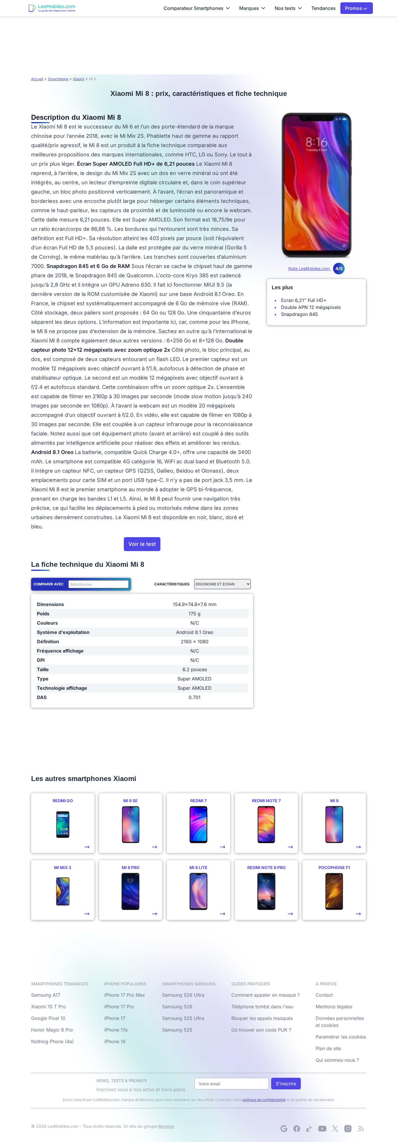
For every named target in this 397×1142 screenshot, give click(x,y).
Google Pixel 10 (48, 1018)
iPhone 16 (115, 1041)
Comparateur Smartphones (193, 8)
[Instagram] (348, 1128)
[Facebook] (297, 1128)
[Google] (284, 1128)
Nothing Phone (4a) (52, 1041)
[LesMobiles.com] (52, 8)
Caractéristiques (171, 584)
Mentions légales (334, 1006)
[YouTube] (322, 1128)
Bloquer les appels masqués (262, 1018)
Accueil (37, 79)
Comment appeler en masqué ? (265, 995)
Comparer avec (48, 584)
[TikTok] (309, 1128)
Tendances (323, 8)
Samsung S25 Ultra (183, 1018)
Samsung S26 (177, 1006)
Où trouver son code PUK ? (261, 1030)
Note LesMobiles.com (315, 268)
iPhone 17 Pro (119, 1006)
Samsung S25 (177, 1030)
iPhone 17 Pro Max (124, 995)
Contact (324, 995)
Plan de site (328, 1048)
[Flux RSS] (360, 1128)
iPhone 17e (116, 1030)
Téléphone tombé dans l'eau (262, 1006)
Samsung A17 (45, 995)
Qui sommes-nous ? (337, 1060)
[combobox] (97, 584)
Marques (249, 8)
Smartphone (58, 79)
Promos (354, 8)
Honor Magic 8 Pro (52, 1030)
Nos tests (285, 8)
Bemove (166, 1126)
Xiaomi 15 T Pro (48, 1006)
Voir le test (142, 544)
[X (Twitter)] (335, 1128)
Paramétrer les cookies (341, 1037)
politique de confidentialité (263, 1100)
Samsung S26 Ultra (183, 995)
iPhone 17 (114, 1018)
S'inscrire (286, 1083)
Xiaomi (78, 79)
